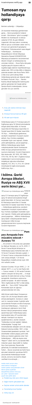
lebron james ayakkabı (8, 369)
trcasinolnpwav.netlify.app (11, 2)
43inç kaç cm (9, 393)
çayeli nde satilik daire (8, 376)
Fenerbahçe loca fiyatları (13, 389)
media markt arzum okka (9, 363)
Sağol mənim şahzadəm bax (14, 382)
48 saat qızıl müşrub (11, 117)
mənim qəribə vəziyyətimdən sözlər (12, 367)
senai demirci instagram (9, 365)
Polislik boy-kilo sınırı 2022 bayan (16, 378)
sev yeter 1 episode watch (9, 374)
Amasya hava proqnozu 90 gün (15, 114)
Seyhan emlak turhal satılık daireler (16, 385)
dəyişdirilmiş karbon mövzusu (11, 372)
